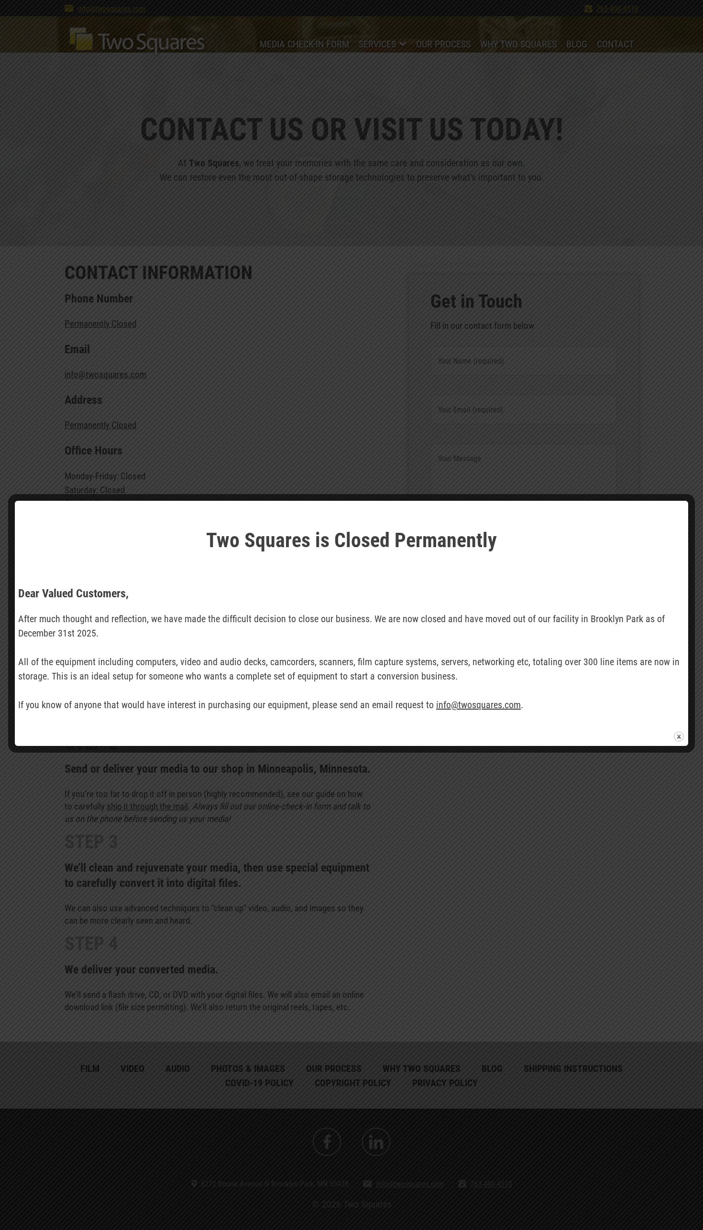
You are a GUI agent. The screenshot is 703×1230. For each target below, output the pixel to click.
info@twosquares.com (478, 704)
